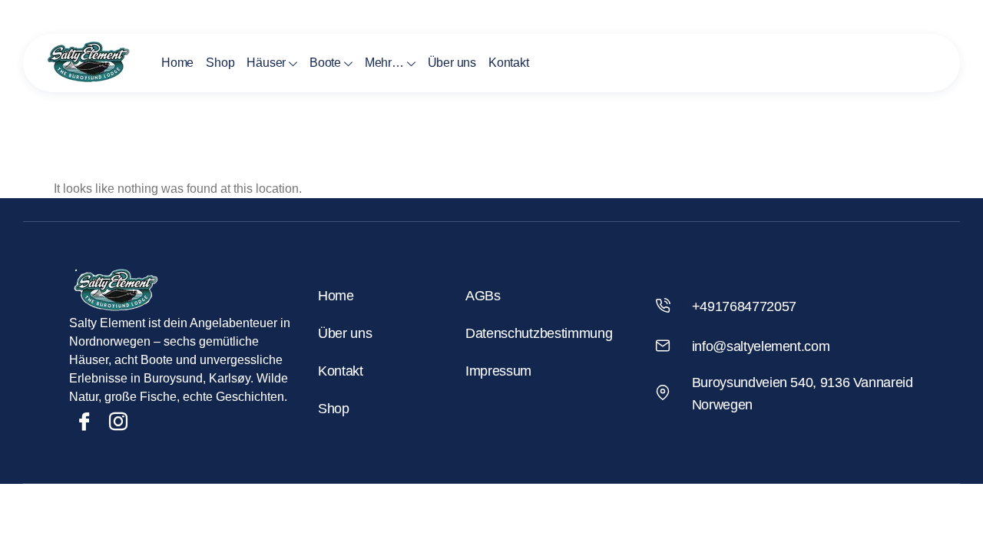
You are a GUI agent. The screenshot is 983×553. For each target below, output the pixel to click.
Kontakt (508, 62)
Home (177, 62)
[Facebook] (84, 421)
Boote (325, 62)
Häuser (266, 62)
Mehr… (384, 62)
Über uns (452, 62)
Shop (220, 62)
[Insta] (118, 421)
